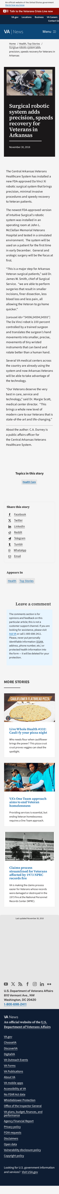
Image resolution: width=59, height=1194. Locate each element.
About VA (9, 1077)
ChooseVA (10, 1042)
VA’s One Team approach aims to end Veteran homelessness (28, 802)
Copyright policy (14, 1156)
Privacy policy (12, 1127)
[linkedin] (42, 984)
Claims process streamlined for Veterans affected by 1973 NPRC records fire (28, 872)
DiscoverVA (11, 1048)
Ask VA (12, 634)
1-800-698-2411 (15, 1004)
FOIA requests (12, 1133)
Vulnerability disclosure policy (22, 1150)
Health (12, 581)
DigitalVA (9, 1054)
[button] (29, 11)
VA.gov (8, 1037)
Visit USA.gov (30, 1172)
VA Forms (10, 1066)
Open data (10, 1144)
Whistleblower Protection (19, 1100)
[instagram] (35, 984)
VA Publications (13, 1071)
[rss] (20, 984)
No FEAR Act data (14, 1094)
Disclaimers (11, 1138)
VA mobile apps (13, 1083)
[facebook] (28, 984)
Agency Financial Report (19, 1121)
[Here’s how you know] (29, 4)
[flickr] (49, 984)
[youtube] (6, 984)
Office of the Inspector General (23, 1106)
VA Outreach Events (16, 1060)
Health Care (29, 482)
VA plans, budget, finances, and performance (23, 1114)
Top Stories (27, 581)
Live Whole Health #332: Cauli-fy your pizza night (28, 731)
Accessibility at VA (15, 1089)
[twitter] (13, 984)
